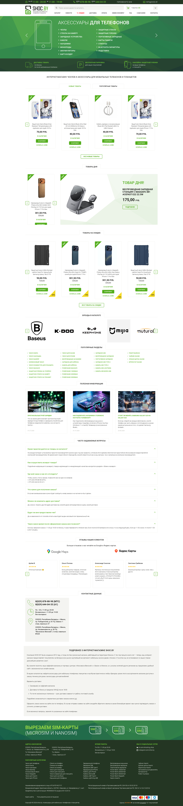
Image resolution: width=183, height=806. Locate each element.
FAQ (130, 13)
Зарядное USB (101, 353)
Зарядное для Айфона (70, 362)
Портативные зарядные (110, 37)
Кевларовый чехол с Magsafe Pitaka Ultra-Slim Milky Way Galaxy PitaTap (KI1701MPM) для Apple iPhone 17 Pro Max (108, 273)
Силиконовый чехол (36, 362)
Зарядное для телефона (91, 763)
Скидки (81, 13)
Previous (27, 35)
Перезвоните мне (124, 2)
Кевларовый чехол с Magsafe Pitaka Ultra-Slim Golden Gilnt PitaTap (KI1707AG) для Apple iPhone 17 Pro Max (41, 206)
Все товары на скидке (91, 305)
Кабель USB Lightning (103, 368)
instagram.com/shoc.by (146, 750)
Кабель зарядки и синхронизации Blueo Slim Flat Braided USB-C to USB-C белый (108, 126)
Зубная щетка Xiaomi (136, 359)
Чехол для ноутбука (56, 776)
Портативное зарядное (104, 359)
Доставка (93, 13)
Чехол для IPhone (68, 356)
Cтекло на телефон (56, 763)
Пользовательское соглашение (48, 797)
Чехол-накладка (35, 356)
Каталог (57, 13)
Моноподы (65, 47)
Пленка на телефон (56, 765)
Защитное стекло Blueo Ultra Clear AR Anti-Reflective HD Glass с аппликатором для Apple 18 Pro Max (75, 127)
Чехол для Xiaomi (68, 353)
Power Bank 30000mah (70, 377)
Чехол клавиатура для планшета (41, 365)
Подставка (103, 51)
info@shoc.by (152, 2)
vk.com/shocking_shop (146, 747)
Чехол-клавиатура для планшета (61, 774)
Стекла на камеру (69, 33)
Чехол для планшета (57, 770)
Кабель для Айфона (69, 365)
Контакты (154, 13)
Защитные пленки (107, 33)
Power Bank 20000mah (70, 374)
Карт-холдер (66, 54)
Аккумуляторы (67, 51)
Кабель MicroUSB (89, 774)
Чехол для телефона (32, 763)
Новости (69, 13)
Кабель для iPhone (89, 772)
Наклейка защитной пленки (145, 63)
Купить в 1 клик (41, 145)
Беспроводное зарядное (105, 356)
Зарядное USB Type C (90, 767)
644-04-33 (99, 2)
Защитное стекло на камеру (39, 374)
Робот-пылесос (134, 353)
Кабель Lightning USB (90, 778)
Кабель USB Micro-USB (103, 371)
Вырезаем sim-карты (51, 727)
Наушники (65, 44)
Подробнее (130, 207)
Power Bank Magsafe (69, 368)
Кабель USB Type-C (102, 365)
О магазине (141, 13)
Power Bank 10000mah (70, 371)
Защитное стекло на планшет (40, 377)
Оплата (104, 13)
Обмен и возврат (118, 13)
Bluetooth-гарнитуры (109, 47)
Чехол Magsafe (34, 368)
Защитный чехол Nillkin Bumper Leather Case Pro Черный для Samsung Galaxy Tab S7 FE (42, 272)
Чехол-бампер (34, 359)
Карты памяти (105, 40)
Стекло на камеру (56, 767)
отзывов (143, 803)
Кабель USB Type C (89, 776)
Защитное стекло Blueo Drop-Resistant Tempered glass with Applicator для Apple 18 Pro (42, 126)
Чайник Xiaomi (134, 356)
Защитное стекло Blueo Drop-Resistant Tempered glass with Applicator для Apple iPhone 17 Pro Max (141, 127)
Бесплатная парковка (95, 63)
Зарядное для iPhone (90, 770)
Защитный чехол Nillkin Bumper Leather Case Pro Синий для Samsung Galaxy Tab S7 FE (141, 272)
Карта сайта (29, 797)
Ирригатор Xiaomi (135, 362)
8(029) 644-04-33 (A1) (46, 604)
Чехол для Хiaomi (31, 776)
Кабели (63, 40)
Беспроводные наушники (71, 359)
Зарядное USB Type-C (103, 362)
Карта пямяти (115, 778)
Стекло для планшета (57, 772)
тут (76, 699)
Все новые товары (91, 156)
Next (156, 35)
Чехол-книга (33, 353)
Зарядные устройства (71, 37)
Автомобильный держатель (148, 770)
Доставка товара (41, 63)
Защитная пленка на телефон (40, 371)
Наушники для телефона (58, 778)
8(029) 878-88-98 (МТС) (47, 601)
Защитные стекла (107, 30)
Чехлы (63, 30)
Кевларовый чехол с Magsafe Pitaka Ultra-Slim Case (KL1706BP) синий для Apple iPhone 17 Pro (75, 272)
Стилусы (102, 44)
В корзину (42, 141)
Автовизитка (142, 772)
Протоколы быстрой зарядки (40, 415)
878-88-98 (83, 2)
